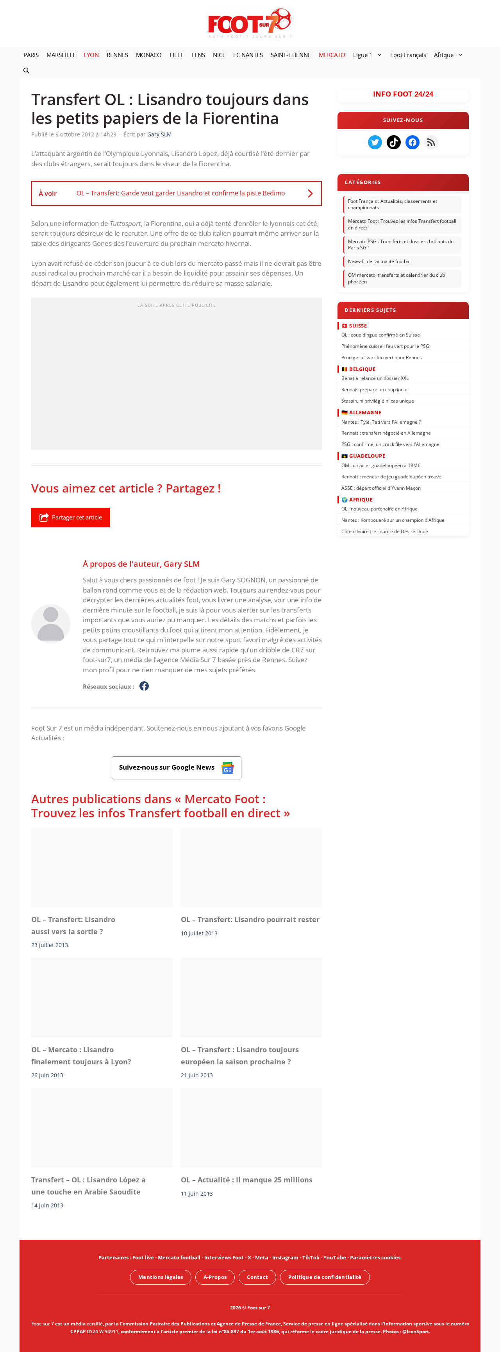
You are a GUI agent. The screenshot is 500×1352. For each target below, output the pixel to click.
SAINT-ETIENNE (291, 55)
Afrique (444, 55)
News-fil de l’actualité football (380, 261)
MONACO (149, 55)
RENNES (117, 55)
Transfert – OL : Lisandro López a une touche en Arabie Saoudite (88, 1185)
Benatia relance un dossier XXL (375, 378)
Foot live (143, 1257)
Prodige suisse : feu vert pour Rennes (381, 357)
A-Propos (215, 1276)
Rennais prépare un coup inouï (374, 389)
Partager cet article (77, 517)
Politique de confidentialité (324, 1276)
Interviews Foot (224, 1257)
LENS (198, 55)
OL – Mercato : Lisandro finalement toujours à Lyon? (81, 1055)
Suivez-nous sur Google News (167, 767)
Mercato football (179, 1257)
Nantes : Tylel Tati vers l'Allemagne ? (381, 421)
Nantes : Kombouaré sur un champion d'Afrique (393, 520)
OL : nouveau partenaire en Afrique (379, 509)
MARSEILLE (61, 55)
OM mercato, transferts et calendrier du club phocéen (396, 278)
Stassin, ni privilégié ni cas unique (377, 401)
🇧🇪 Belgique (358, 368)
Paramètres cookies (375, 1257)
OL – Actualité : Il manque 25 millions (246, 1179)
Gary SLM (182, 563)
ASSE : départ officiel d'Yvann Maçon (381, 488)
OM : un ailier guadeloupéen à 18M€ (380, 465)
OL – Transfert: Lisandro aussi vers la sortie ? (73, 925)
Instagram (285, 1257)
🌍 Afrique (357, 499)
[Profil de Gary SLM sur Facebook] (144, 686)
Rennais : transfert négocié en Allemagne (386, 433)
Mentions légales (160, 1276)
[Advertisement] (176, 376)
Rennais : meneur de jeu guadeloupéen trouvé (391, 476)
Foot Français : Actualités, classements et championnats (392, 204)
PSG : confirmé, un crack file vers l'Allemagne (390, 444)
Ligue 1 (363, 55)
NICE (219, 55)
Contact (257, 1276)
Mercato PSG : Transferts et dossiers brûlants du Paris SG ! (401, 244)
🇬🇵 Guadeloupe (363, 455)
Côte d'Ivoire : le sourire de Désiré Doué (384, 531)
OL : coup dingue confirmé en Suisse (380, 335)
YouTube (334, 1257)
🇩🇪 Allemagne (361, 412)
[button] (26, 70)
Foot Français (408, 55)
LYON (91, 55)
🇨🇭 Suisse (354, 325)
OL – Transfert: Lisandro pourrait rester (250, 919)
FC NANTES (248, 55)
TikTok (311, 1257)
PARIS (31, 55)
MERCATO (332, 55)
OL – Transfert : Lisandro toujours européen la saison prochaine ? (240, 1055)
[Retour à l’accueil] (250, 22)
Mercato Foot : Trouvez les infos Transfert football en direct (402, 224)
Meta (261, 1257)
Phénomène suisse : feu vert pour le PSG (385, 346)
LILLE (177, 55)
